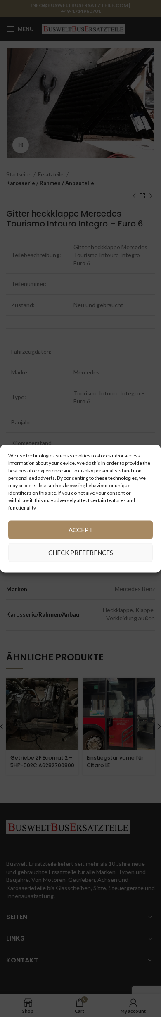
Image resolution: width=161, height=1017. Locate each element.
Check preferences (80, 552)
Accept (81, 530)
